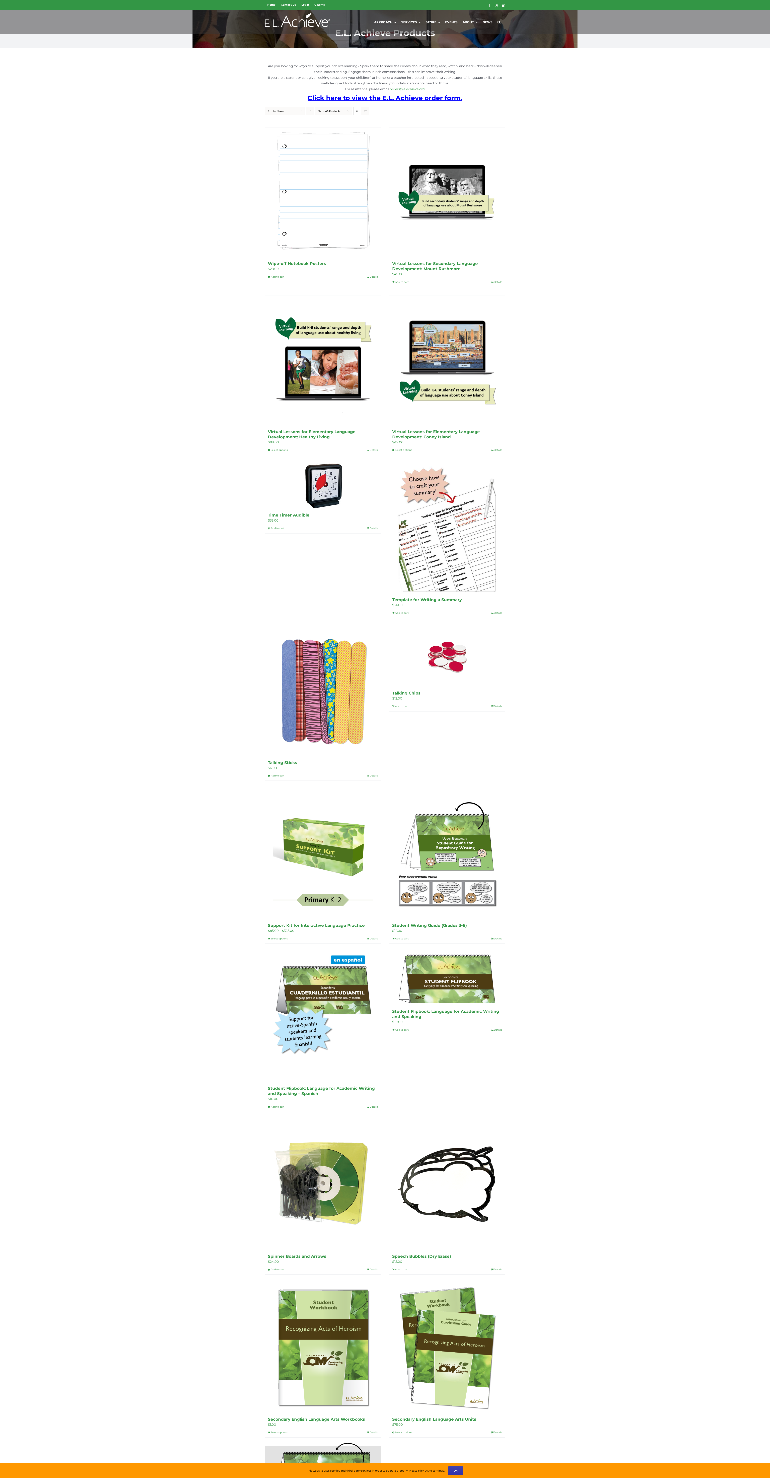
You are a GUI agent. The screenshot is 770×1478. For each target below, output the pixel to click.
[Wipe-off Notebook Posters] (323, 192)
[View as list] (365, 111)
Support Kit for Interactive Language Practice (316, 925)
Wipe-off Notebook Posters (297, 263)
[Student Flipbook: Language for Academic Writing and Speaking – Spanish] (323, 1017)
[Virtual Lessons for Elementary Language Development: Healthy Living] (323, 360)
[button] (498, 22)
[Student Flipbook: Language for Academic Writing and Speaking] (447, 978)
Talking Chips (406, 693)
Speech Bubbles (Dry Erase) (421, 1256)
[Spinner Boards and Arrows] (323, 1185)
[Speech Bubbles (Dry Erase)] (447, 1185)
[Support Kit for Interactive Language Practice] (323, 854)
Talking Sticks (282, 762)
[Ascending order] (310, 111)
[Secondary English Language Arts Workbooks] (323, 1348)
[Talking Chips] (447, 656)
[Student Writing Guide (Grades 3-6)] (447, 854)
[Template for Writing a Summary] (447, 528)
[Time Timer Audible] (323, 486)
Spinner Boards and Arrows (297, 1256)
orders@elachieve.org (407, 89)
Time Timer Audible (288, 515)
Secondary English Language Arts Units (434, 1419)
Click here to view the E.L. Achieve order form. (385, 98)
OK (455, 1470)
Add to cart (277, 276)
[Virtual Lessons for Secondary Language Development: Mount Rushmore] (447, 192)
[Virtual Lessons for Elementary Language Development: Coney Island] (447, 360)
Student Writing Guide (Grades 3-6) (429, 925)
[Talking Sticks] (323, 691)
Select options (279, 449)
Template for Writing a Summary (427, 599)
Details (374, 276)
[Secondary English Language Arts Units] (447, 1348)
